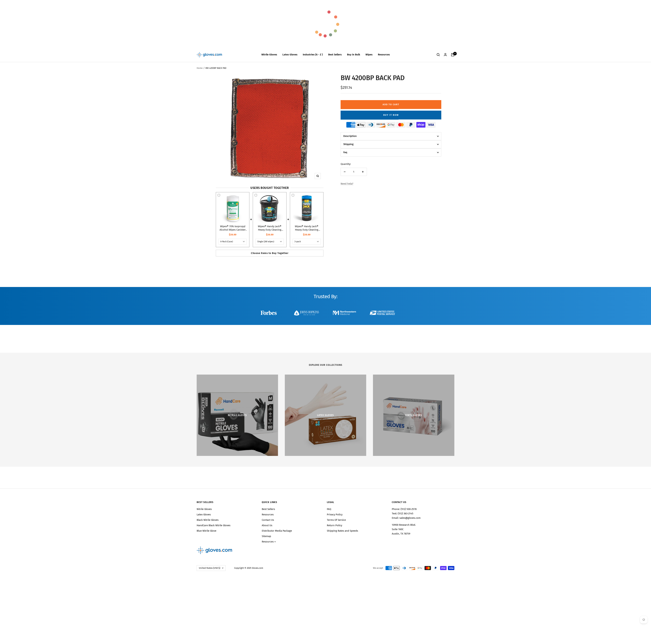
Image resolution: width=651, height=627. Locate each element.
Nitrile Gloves (269, 54)
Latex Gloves (289, 54)
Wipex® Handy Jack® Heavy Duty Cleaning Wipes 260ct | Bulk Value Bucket (269, 228)
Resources (384, 54)
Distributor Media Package (277, 530)
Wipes (369, 54)
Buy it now (391, 115)
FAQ (329, 509)
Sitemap (266, 536)
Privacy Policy (334, 514)
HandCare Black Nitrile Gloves (213, 525)
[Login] (445, 54)
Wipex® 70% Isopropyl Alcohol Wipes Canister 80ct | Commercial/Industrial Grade (233, 228)
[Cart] (452, 54)
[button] (391, 136)
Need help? (347, 183)
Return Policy (334, 525)
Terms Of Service (336, 519)
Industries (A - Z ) (313, 54)
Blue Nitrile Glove (206, 530)
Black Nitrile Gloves (208, 519)
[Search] (438, 54)
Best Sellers (335, 54)
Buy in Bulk (353, 54)
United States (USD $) (209, 568)
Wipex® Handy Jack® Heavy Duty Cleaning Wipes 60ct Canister (306, 228)
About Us (267, 525)
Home (200, 68)
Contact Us (268, 519)
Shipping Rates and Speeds (342, 530)
